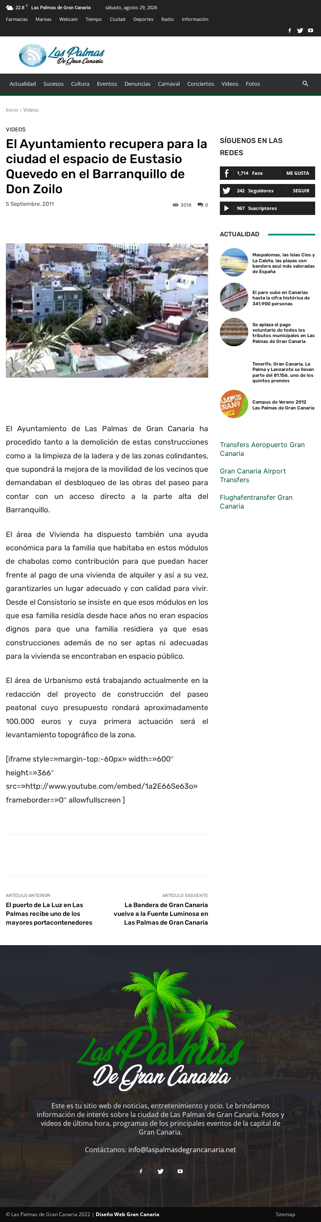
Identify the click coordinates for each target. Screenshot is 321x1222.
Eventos (107, 83)
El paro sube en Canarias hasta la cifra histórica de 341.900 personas (281, 298)
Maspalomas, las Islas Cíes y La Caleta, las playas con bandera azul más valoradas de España (283, 263)
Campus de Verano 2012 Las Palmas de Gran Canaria (283, 404)
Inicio (12, 109)
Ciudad (117, 19)
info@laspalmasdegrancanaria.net (182, 1149)
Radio (167, 19)
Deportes (143, 19)
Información (195, 19)
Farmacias (17, 19)
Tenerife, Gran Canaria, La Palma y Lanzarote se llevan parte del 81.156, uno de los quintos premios (283, 372)
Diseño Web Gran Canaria (127, 1214)
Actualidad (23, 83)
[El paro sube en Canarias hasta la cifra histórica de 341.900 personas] (234, 297)
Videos (230, 83)
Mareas (43, 19)
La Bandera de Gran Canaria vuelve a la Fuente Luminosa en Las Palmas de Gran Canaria (161, 913)
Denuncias (137, 83)
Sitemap (285, 1214)
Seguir (301, 190)
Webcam (68, 19)
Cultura (80, 83)
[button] (305, 83)
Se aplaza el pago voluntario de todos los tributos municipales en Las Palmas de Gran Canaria (283, 333)
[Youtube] (310, 30)
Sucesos (53, 83)
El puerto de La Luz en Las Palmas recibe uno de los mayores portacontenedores (49, 913)
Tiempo (94, 19)
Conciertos (200, 83)
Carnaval (169, 83)
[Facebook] (289, 30)
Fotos (253, 83)
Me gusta (297, 173)
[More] (271, 855)
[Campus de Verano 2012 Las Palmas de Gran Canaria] (234, 404)
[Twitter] (300, 30)
